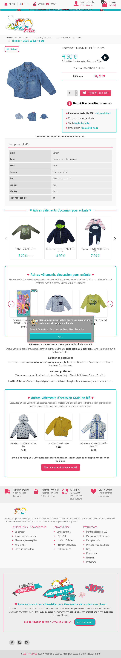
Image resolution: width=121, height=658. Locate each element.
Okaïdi (73, 375)
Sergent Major (62, 375)
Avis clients (20, 544)
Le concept (20, 531)
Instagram (91, 561)
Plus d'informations (39, 329)
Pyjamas (100, 362)
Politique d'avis (93, 540)
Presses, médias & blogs (97, 544)
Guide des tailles (82, 123)
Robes (73, 362)
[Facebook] (12, 642)
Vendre (41, 3)
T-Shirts (91, 362)
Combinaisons (65, 365)
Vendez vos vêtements (25, 536)
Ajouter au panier (99, 92)
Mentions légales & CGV (96, 531)
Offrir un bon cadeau (24, 548)
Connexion (87, 5)
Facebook (90, 557)
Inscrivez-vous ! (84, 622)
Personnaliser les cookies (61, 329)
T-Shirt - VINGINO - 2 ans (26, 249)
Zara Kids (100, 375)
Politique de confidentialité (97, 536)
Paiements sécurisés (66, 544)
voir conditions (103, 113)
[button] (12, 49)
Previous (11, 304)
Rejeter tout (79, 329)
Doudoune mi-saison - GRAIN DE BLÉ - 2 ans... (60, 250)
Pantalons (81, 362)
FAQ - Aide (62, 536)
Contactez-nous (90, 127)
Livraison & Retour (65, 540)
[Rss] (19, 642)
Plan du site (91, 553)
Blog (88, 548)
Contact (53, 3)
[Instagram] (26, 642)
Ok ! (60, 336)
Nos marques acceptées (26, 540)
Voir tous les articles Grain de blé (60, 467)
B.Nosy (92, 375)
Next (110, 304)
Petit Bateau (82, 375)
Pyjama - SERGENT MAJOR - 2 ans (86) (95, 250)
